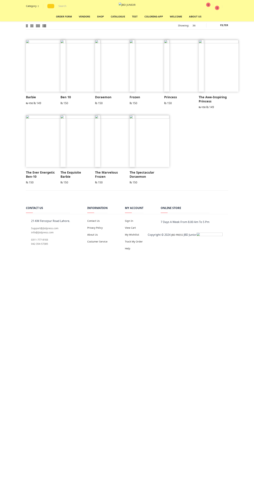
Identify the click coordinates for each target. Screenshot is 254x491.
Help (127, 248)
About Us (92, 234)
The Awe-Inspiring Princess (213, 99)
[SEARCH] (50, 6)
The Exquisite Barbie (70, 174)
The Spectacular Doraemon (142, 174)
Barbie (31, 97)
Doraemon (103, 97)
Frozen (135, 97)
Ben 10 (65, 97)
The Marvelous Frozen (106, 174)
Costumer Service (97, 241)
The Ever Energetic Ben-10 (40, 174)
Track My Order (134, 241)
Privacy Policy (95, 227)
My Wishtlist (132, 234)
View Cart (130, 227)
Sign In (129, 220)
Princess (170, 97)
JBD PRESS (177, 234)
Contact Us (93, 220)
